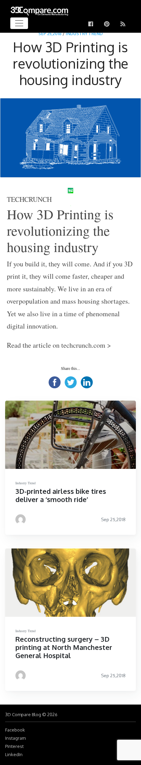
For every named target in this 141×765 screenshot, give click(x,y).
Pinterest (14, 746)
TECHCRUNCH (29, 199)
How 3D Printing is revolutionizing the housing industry (60, 230)
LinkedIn (14, 754)
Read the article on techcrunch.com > (59, 345)
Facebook (15, 730)
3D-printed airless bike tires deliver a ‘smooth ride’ (60, 495)
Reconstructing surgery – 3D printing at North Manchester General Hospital (63, 647)
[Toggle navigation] (19, 23)
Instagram (15, 738)
